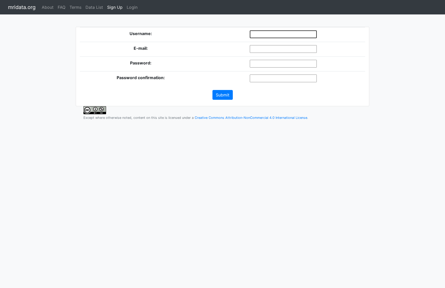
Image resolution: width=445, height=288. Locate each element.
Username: (141, 33)
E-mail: (141, 48)
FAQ (61, 7)
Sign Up (115, 7)
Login (132, 7)
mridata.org (22, 7)
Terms (75, 7)
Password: (140, 62)
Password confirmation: (141, 77)
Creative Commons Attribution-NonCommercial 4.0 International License (251, 118)
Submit (222, 94)
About (48, 7)
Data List (94, 7)
